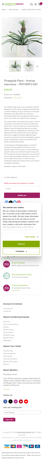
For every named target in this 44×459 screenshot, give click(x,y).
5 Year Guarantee (9, 353)
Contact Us (7, 311)
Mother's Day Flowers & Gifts (31, 10)
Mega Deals (7, 340)
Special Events (14, 10)
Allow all (21, 244)
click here (22, 455)
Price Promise (8, 351)
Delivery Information (10, 362)
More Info (6, 389)
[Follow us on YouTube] (26, 401)
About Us (6, 322)
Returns (6, 364)
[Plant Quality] (6, 275)
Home (4, 10)
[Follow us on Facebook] (5, 401)
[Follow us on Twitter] (10, 401)
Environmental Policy (10, 324)
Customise (20, 251)
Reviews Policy (8, 330)
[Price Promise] (6, 264)
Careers (6, 327)
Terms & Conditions (10, 359)
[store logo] (14, 4)
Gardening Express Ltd (25, 432)
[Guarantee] (6, 288)
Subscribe (9, 420)
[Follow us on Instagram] (16, 401)
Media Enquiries (8, 335)
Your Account (8, 308)
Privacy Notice (8, 332)
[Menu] (3, 4)
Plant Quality (7, 356)
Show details (30, 237)
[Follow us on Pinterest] (21, 401)
